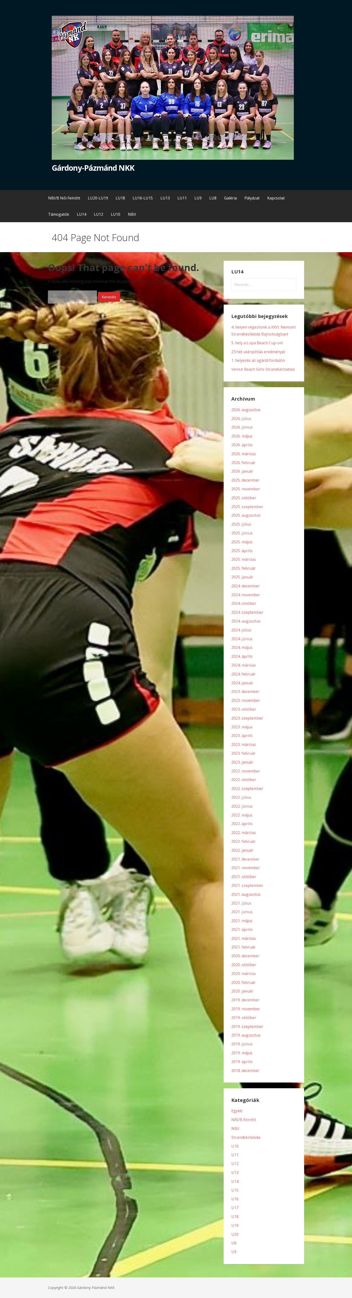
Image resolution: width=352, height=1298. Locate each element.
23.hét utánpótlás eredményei (258, 351)
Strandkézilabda (245, 1137)
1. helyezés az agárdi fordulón (258, 360)
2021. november (245, 867)
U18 (234, 1216)
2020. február (243, 982)
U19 (234, 1225)
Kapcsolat (276, 198)
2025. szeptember (247, 506)
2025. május (241, 541)
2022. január (242, 850)
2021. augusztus (246, 894)
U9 (233, 1251)
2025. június (242, 533)
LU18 (120, 198)
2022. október (243, 779)
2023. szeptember (247, 718)
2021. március (243, 938)
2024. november (245, 594)
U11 (234, 1154)
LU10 (115, 214)
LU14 (81, 214)
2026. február (243, 462)
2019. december (245, 1000)
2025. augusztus (246, 515)
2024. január (242, 683)
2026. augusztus (246, 409)
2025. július (241, 524)
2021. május (241, 920)
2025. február (243, 568)
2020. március (243, 973)
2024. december (245, 586)
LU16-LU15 (143, 198)
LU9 (198, 198)
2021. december (245, 859)
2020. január (242, 991)
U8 (233, 1243)
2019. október (243, 1017)
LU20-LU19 (98, 198)
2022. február (243, 841)
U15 (234, 1190)
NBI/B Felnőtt (243, 1119)
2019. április (242, 1061)
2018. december (245, 1070)
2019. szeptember (247, 1026)
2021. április (242, 929)
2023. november (245, 700)
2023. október (243, 709)
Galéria (230, 198)
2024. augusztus (246, 621)
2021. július (241, 903)
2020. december (245, 955)
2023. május (241, 727)
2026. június (242, 427)
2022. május (241, 815)
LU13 (165, 198)
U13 (234, 1172)
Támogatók (58, 214)
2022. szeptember (247, 788)
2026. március (243, 453)
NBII (132, 214)
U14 (234, 1181)
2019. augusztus (246, 1035)
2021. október (243, 876)
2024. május (241, 647)
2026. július (241, 418)
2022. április (242, 823)
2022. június (242, 806)
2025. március (243, 559)
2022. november (245, 771)
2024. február (243, 674)
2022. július (241, 797)
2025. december (245, 480)
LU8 (212, 198)
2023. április (242, 735)
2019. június (242, 1044)
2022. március (243, 832)
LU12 (98, 214)
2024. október (243, 603)
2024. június (242, 638)
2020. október (243, 964)
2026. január (242, 471)
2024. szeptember (247, 612)
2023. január (242, 762)
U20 (234, 1234)
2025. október (243, 497)
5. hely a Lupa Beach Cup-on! (257, 343)
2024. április (242, 656)
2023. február (243, 753)
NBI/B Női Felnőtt (64, 198)
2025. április (242, 550)
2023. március (243, 744)
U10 (234, 1146)
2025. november (245, 489)
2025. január (242, 577)
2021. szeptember (247, 885)
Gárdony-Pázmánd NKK (93, 168)
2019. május (241, 1052)
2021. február (243, 947)
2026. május (241, 436)
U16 (234, 1199)
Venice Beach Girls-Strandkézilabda (263, 369)
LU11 (182, 198)
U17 (234, 1207)
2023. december (245, 691)
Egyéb (236, 1110)
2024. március (243, 665)
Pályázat (252, 198)
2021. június (242, 911)
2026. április (242, 445)
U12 (234, 1163)
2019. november (245, 1008)
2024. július (241, 630)
